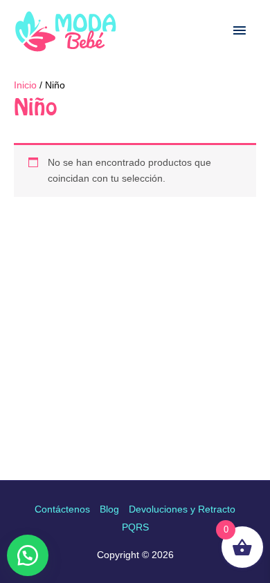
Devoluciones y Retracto (182, 509)
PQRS (135, 527)
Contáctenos (62, 509)
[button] (27, 555)
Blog (109, 509)
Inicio (25, 84)
